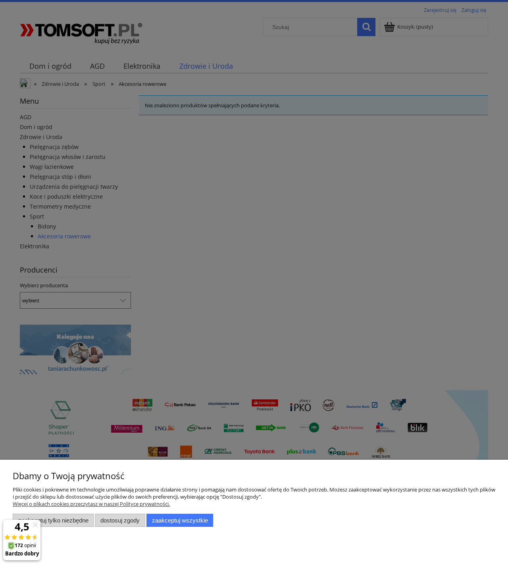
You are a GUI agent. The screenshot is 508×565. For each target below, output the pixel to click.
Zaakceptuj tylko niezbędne (53, 520)
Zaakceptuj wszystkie (180, 520)
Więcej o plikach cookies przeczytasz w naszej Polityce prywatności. (91, 503)
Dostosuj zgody (120, 520)
